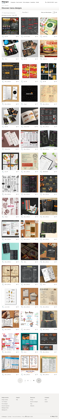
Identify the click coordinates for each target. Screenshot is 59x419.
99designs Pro (4, 409)
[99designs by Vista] (5, 2)
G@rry (44, 284)
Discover (6, 5)
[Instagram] (56, 416)
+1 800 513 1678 (50, 2)
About (46, 399)
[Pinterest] (55, 416)
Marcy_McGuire (8, 81)
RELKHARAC (45, 171)
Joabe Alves (45, 36)
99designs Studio (5, 407)
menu (13, 15)
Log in (56, 2)
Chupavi (25, 104)
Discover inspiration (5, 405)
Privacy (23, 416)
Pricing (31, 399)
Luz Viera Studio (27, 36)
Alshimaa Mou (26, 126)
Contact (46, 401)
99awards (32, 405)
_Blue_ (25, 261)
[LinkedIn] (53, 416)
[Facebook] (50, 416)
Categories (13, 2)
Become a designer (34, 401)
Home (3, 5)
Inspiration (32, 2)
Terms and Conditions (17, 416)
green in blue (7, 306)
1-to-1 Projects (4, 401)
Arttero (25, 352)
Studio (37, 2)
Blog (31, 403)
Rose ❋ (6, 36)
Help (17, 399)
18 (33, 380)
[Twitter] (52, 416)
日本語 (31, 416)
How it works (19, 2)
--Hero (6, 59)
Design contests (5, 399)
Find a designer (26, 2)
